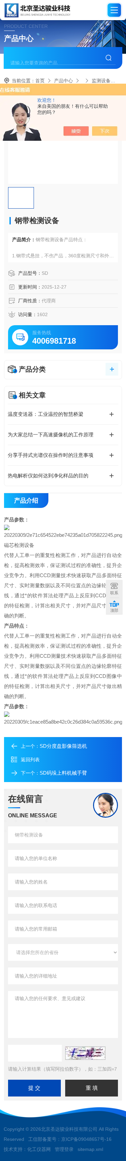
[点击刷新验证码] (85, 1053)
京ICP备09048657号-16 (86, 1139)
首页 (40, 80)
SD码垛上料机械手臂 (63, 773)
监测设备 (101, 80)
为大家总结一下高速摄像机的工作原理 (50, 434)
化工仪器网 (39, 1149)
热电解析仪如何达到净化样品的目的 (48, 475)
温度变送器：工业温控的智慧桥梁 (45, 414)
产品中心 (63, 80)
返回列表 (30, 759)
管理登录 (64, 1149)
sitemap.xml (90, 1149)
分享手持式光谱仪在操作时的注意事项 (50, 455)
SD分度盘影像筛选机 (63, 746)
